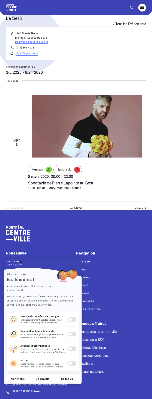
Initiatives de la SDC (90, 340)
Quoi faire (83, 261)
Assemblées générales (92, 356)
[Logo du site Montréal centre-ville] (11, 7)
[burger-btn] (142, 8)
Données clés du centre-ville (96, 332)
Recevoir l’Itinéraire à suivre (31, 41)
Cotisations (84, 364)
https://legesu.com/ (27, 53)
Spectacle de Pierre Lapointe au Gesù (61, 183)
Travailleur (83, 277)
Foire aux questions (90, 372)
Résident (82, 293)
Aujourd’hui (76, 207)
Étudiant (82, 285)
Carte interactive (88, 309)
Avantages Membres (91, 348)
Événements (85, 301)
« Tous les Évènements (129, 24)
